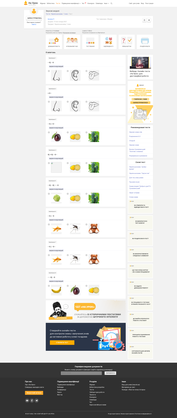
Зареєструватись (34, 18)
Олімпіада (99, 3)
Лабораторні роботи (97, 392)
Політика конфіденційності (143, 414)
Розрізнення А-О (134, 136)
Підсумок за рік (134, 182)
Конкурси (90, 3)
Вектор (59, 395)
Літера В (132, 141)
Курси (59, 392)
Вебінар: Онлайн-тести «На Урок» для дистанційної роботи (140, 73)
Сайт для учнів (134, 3)
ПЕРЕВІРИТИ (110, 373)
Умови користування (127, 414)
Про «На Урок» (30, 385)
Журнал (42, 3)
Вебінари (60, 387)
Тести (58, 3)
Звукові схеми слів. (135, 132)
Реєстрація (149, 3)
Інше (106, 3)
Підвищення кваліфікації (70, 3)
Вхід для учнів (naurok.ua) (131, 385)
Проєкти (93, 395)
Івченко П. (51, 19)
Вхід (142, 3)
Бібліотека (50, 3)
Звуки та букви (134, 193)
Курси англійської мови (98, 405)
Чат (84, 3)
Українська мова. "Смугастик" (139, 173)
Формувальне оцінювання (138, 156)
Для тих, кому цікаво (136, 177)
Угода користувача (114, 414)
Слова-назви (133, 197)
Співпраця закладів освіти (34, 387)
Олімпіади (93, 400)
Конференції (61, 390)
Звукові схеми (134, 145)
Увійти (34, 24)
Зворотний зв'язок (34, 393)
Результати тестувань (69, 32)
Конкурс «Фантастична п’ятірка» (133, 390)
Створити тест (62, 342)
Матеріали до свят (128, 387)
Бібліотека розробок (97, 387)
